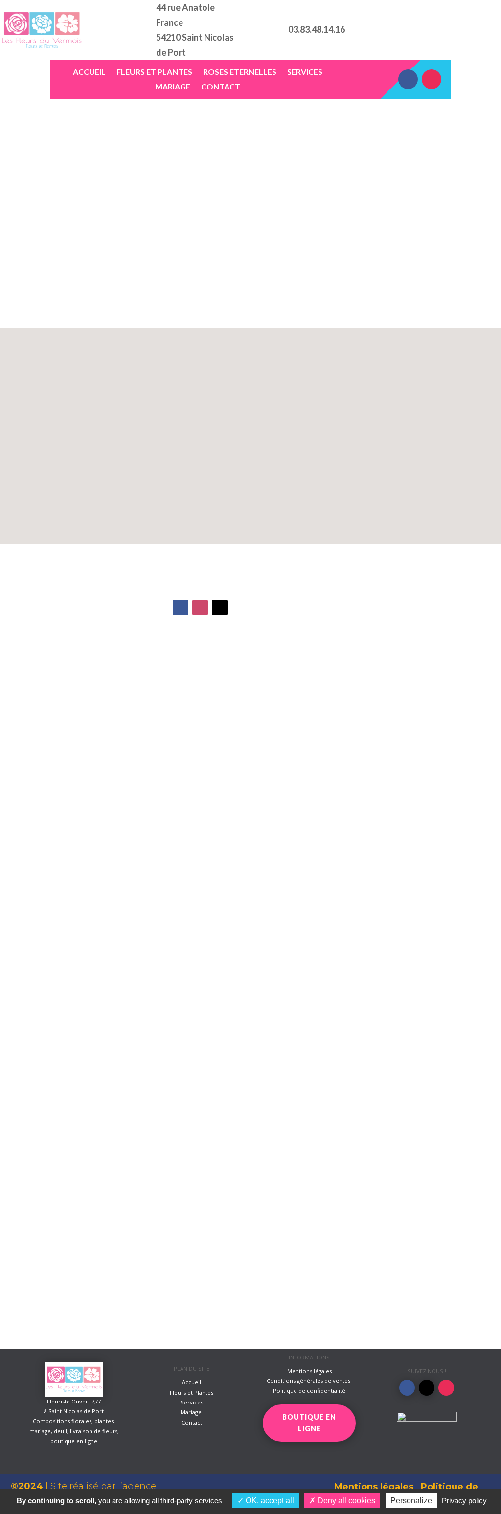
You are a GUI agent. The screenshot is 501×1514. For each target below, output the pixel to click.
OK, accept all (269, 1500)
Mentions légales (373, 1486)
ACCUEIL (89, 72)
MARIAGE (172, 87)
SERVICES (304, 72)
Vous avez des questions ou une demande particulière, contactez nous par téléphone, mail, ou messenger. (160, 222)
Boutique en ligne (449, 29)
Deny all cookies (345, 1500)
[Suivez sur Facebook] (408, 79)
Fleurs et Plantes (191, 1392)
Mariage (192, 1412)
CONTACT (220, 87)
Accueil (191, 1382)
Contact (192, 1422)
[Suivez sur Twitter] (426, 1388)
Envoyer (421, 1099)
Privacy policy (464, 1500)
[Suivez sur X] (220, 607)
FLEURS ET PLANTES (154, 72)
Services (192, 1402)
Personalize (411, 1500)
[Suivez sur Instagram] (431, 79)
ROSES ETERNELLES (239, 72)
